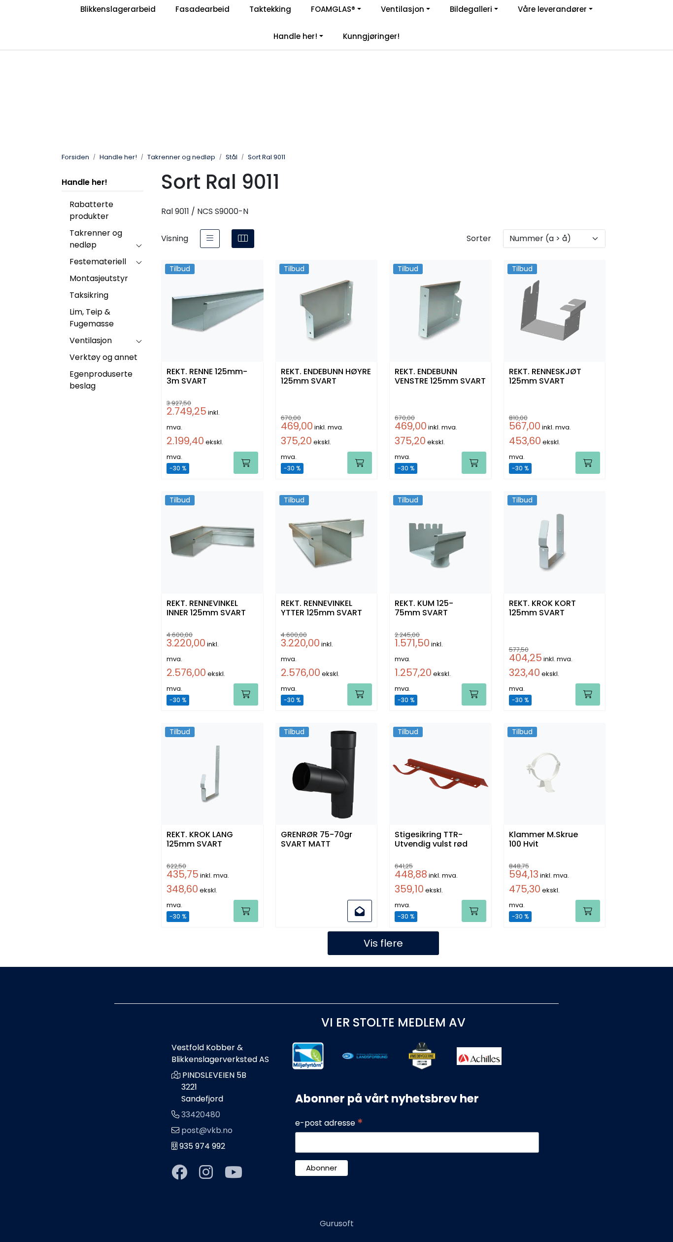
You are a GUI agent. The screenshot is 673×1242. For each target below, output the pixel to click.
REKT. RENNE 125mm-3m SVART (207, 377)
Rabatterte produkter (91, 210)
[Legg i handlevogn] (246, 463)
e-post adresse (329, 1123)
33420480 (200, 1114)
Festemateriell (97, 261)
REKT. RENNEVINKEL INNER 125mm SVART (206, 608)
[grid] (243, 238)
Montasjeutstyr (98, 278)
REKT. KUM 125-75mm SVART (424, 608)
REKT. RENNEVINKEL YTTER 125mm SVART (321, 608)
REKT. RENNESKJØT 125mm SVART (545, 377)
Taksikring (88, 295)
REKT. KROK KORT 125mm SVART (542, 608)
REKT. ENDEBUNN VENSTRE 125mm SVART (440, 377)
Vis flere (383, 943)
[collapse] (138, 245)
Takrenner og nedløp (95, 238)
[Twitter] (179, 1172)
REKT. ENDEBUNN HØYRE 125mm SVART (326, 377)
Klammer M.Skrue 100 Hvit (543, 840)
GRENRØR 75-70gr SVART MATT (316, 840)
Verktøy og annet (103, 357)
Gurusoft (337, 1223)
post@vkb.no (207, 1130)
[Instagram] (206, 1172)
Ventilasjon (90, 340)
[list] (210, 238)
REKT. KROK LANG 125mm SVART (200, 840)
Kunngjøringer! (371, 36)
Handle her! (295, 36)
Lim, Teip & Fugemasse (91, 317)
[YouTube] (233, 1172)
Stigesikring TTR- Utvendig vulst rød (431, 840)
